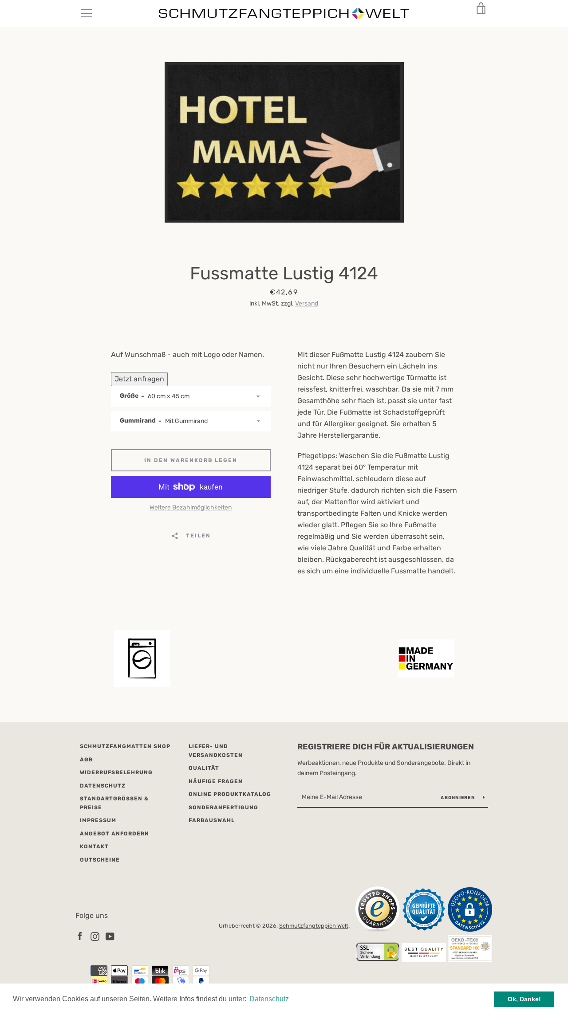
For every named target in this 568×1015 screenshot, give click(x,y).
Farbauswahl (212, 820)
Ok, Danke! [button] (524, 999)
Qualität (204, 768)
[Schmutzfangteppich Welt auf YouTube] (110, 936)
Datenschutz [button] (269, 999)
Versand (306, 303)
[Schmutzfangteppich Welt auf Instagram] (95, 936)
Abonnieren (458, 797)
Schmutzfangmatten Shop (125, 746)
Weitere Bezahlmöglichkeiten (191, 507)
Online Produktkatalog (230, 794)
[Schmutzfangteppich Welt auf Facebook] (79, 936)
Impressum (98, 820)
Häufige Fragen (216, 781)
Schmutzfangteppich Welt (313, 925)
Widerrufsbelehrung (116, 772)
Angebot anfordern (114, 834)
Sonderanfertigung (223, 807)
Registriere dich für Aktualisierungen (385, 747)
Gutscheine (100, 860)
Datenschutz (103, 786)
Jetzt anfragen (139, 379)
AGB (86, 759)
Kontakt (94, 846)
